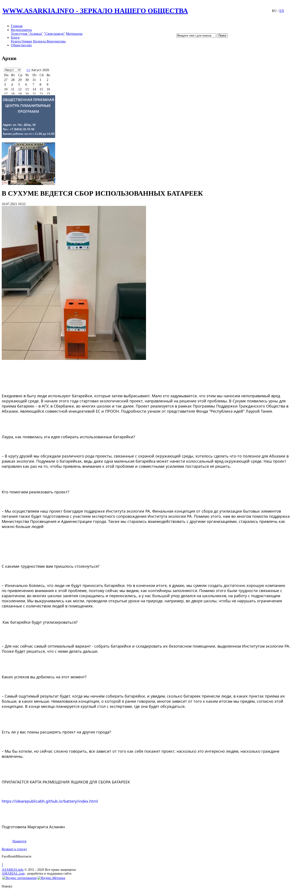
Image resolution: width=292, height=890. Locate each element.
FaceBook (9, 856)
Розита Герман (21, 41)
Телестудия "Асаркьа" (27, 33)
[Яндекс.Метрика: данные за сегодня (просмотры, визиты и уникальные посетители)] (51, 878)
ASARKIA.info (13, 869)
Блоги (15, 37)
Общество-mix (21, 45)
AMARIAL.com (13, 873)
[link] (50, 801)
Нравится (19, 841)
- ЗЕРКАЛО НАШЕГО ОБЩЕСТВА (95, 11)
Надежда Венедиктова (49, 41)
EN (281, 11)
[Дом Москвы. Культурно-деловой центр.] (146, 163)
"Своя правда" (54, 33)
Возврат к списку (14, 849)
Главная (16, 26)
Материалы (74, 33)
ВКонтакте (23, 856)
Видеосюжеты (21, 30)
